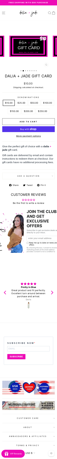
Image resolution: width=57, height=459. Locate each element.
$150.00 (14, 111)
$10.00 (8, 103)
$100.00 (47, 103)
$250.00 (42, 111)
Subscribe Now (20, 343)
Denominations (29, 97)
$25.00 (21, 103)
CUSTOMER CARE (28, 418)
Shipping (17, 87)
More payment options (28, 136)
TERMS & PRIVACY (28, 445)
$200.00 (28, 111)
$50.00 (34, 103)
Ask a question (28, 176)
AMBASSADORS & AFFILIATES (28, 436)
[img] (28, 284)
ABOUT (27, 427)
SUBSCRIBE (16, 356)
